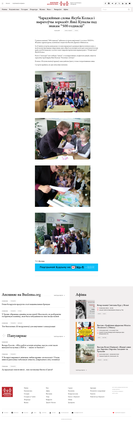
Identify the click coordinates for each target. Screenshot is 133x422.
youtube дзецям (65, 412)
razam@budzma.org (78, 412)
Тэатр (47, 397)
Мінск (99, 337)
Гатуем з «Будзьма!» (74, 397)
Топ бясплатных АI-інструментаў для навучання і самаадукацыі (28, 326)
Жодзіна (41, 261)
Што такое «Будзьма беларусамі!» (120, 387)
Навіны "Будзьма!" (69, 30)
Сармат (70, 388)
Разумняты (71, 391)
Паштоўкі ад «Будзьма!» (97, 397)
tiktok (35, 412)
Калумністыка (14, 9)
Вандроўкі (57, 9)
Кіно (47, 388)
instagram (16, 412)
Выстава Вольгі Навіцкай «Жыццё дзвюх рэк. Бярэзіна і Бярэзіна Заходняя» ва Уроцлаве (114, 349)
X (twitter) (44, 412)
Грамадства (13, 323)
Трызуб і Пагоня (51, 402)
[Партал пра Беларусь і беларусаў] (64, 3)
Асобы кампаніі (116, 389)
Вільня (99, 313)
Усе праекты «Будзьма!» (117, 391)
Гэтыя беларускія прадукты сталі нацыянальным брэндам (26, 304)
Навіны (4, 9)
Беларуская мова (73, 394)
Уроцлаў (100, 359)
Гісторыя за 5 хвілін (29, 397)
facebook (6, 412)
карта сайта (115, 393)
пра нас (8, 3)
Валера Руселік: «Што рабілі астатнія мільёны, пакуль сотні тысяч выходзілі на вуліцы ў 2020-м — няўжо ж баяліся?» (30, 346)
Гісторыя (24, 9)
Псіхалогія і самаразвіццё (97, 391)
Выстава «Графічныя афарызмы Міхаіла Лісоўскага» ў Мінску (114, 326)
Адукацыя (20, 323)
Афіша (65, 9)
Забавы (70, 399)
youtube (53, 412)
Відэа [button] (49, 9)
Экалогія (92, 394)
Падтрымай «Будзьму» (19, 3)
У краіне (76, 30)
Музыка (42, 9)
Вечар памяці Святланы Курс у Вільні (113, 305)
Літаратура (34, 9)
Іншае (104, 313)
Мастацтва (49, 394)
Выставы (104, 337)
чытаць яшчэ (58, 295)
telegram (26, 412)
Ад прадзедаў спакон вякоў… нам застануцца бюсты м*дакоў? (27, 369)
